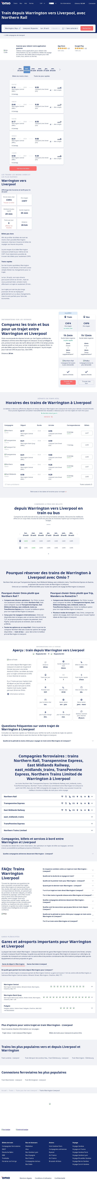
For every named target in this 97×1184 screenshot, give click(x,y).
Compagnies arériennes (58, 1149)
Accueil (4, 1090)
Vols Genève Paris (55, 1146)
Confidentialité (60, 1178)
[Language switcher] (53, 3)
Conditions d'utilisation (43, 1178)
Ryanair (52, 1152)
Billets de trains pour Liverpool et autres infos (65, 1033)
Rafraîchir (47, 417)
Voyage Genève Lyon (80, 1155)
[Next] (60, 69)
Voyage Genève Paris (80, 1152)
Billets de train (7, 1143)
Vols (25, 3)
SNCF (4, 1149)
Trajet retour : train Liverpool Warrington (17, 1033)
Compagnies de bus (32, 1161)
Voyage (75, 1143)
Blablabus (29, 1146)
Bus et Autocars (31, 1143)
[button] (45, 28)
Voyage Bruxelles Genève (81, 1158)
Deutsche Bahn (7, 1152)
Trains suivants (85, 484)
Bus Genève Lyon (31, 1152)
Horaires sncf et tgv (9, 1161)
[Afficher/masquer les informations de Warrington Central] (92, 986)
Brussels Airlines (55, 1161)
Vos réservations (65, 3)
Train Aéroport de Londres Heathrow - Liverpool (42, 1058)
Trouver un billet (9, 203)
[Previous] (19, 534)
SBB (3, 1155)
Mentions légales (26, 1178)
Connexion (92, 3)
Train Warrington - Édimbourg (83, 1058)
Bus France (29, 1158)
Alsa (27, 1149)
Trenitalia (5, 1158)
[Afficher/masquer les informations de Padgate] (92, 1008)
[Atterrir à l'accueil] (8, 3)
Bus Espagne (30, 1155)
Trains (15, 3)
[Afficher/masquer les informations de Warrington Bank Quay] (92, 997)
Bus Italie (28, 1164)
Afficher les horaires (8, 227)
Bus (21, 3)
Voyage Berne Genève (80, 1161)
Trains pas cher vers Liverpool (26, 1090)
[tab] (20, 76)
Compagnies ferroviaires (11, 1146)
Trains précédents (12, 484)
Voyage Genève (78, 1146)
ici (66, 491)
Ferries (31, 3)
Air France (52, 1155)
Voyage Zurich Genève (80, 1164)
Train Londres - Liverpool (10, 1058)
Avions (51, 1143)
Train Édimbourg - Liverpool (58, 1058)
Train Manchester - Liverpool (12, 1080)
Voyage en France (79, 1149)
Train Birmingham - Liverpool (35, 1080)
